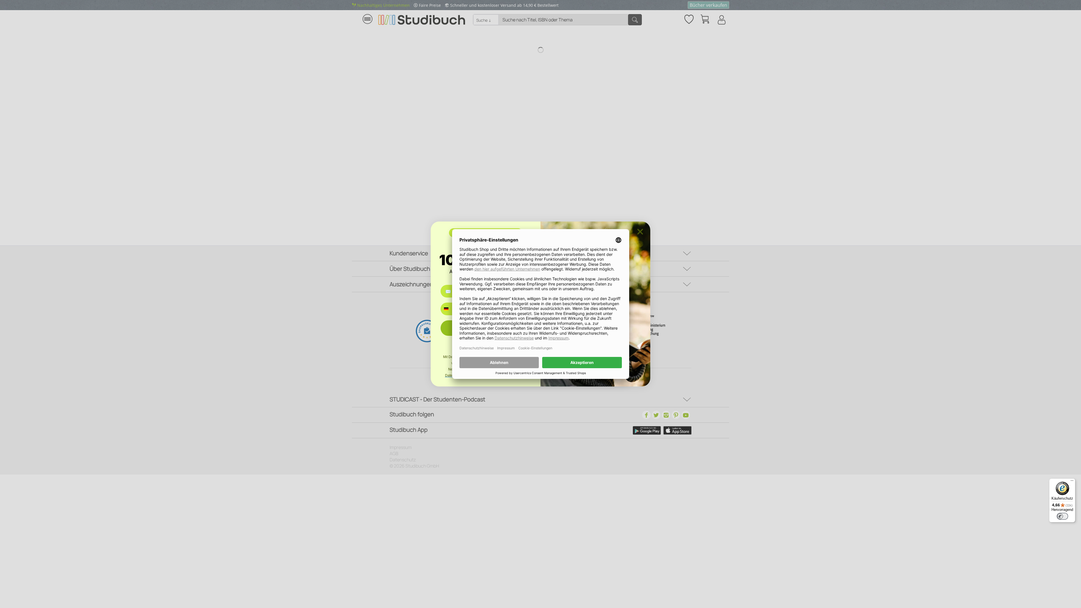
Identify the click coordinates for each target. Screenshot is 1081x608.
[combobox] (450, 309)
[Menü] (1072, 482)
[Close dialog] (640, 231)
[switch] (1062, 516)
